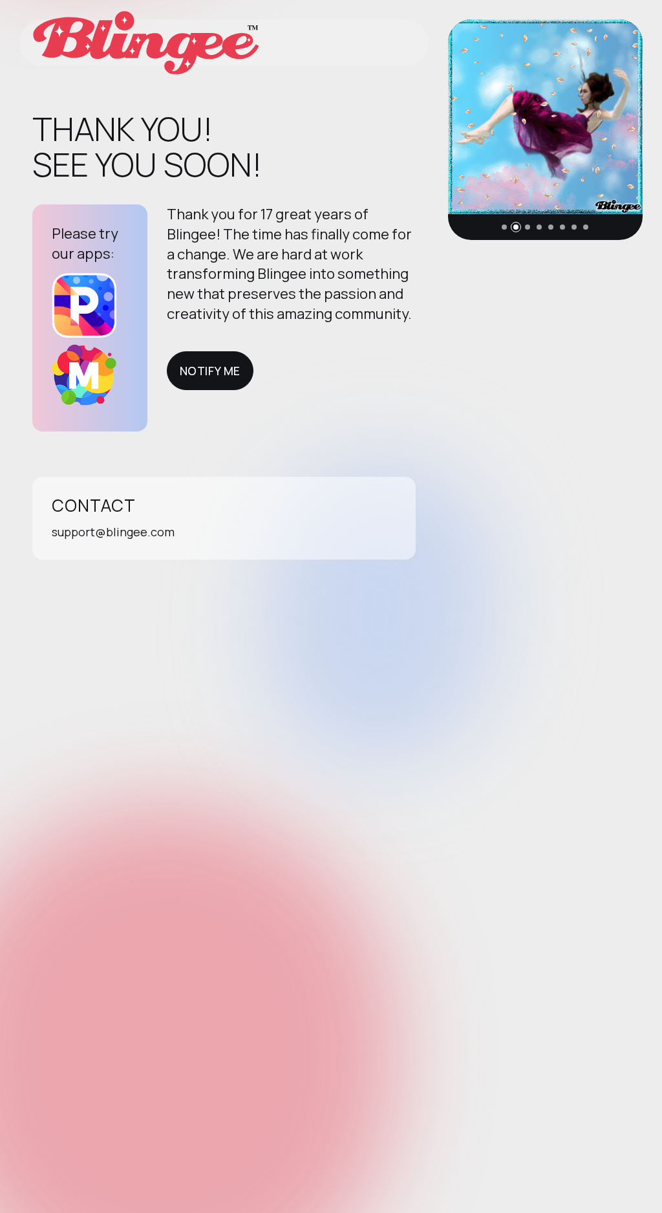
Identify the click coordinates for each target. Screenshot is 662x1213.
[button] (504, 227)
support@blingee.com (113, 532)
